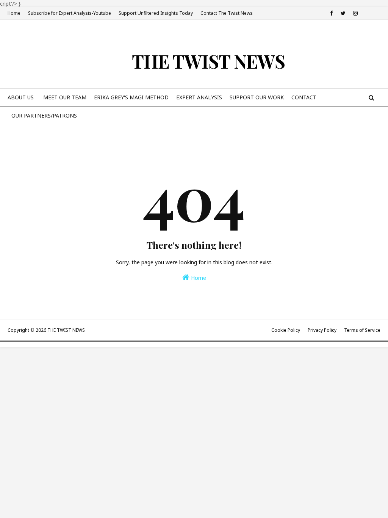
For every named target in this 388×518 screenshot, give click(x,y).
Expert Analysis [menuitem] (199, 97)
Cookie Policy (285, 330)
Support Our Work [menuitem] (257, 97)
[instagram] (355, 13)
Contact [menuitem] (303, 97)
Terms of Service (362, 330)
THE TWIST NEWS (208, 61)
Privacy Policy (322, 330)
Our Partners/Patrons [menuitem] (44, 115)
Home (14, 13)
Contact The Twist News (226, 13)
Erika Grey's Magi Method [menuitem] (131, 97)
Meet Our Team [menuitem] (64, 97)
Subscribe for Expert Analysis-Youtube (69, 13)
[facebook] (331, 13)
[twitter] (343, 13)
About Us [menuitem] (21, 97)
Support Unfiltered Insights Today (156, 13)
